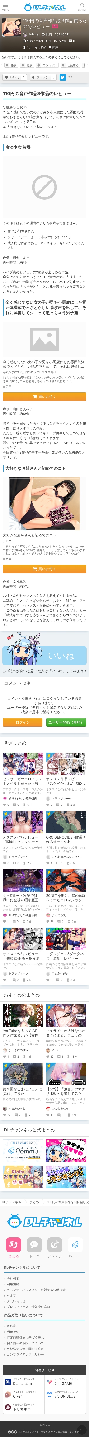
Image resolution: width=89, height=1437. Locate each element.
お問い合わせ (16, 1301)
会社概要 (13, 1278)
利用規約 (13, 1284)
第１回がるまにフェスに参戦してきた (22, 1091)
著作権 (11, 1326)
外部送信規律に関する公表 (25, 1349)
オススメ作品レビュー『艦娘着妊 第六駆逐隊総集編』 (23, 958)
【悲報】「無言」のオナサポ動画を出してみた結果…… (65, 1093)
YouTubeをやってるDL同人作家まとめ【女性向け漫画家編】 (22, 1035)
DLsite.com (23, 1382)
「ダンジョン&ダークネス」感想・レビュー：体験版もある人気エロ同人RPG (65, 960)
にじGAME (66, 1382)
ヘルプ (11, 1295)
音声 (55, 47)
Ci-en (25, 1395)
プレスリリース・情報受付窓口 (28, 1307)
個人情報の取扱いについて (25, 1343)
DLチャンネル (45, 7)
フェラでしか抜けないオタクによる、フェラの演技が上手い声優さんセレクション (65, 1037)
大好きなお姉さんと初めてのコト (29, 535)
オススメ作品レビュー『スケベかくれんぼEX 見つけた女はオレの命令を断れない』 (65, 786)
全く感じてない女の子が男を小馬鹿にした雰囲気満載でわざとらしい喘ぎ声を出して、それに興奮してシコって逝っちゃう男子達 (44, 366)
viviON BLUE (66, 1395)
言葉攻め (73, 65)
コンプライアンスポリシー (25, 1354)
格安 (14, 65)
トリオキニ (23, 1407)
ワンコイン (50, 65)
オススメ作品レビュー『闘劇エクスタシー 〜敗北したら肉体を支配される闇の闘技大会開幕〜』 (23, 844)
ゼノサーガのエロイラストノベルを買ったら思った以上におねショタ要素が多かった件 (22, 786)
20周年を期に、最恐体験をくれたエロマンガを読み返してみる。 (66, 900)
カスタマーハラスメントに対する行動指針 (36, 1290)
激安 (30, 65)
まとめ (34, 1202)
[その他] (69, 77)
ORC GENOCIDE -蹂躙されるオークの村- (66, 839)
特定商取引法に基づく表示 (25, 1337)
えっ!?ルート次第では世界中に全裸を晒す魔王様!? (22, 900)
